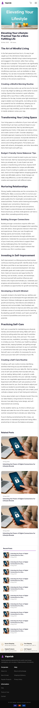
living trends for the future (22, 399)
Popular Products (6, 679)
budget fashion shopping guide (24, 172)
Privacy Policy (18, 679)
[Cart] (31, 3)
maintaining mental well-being (22, 419)
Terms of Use (5, 692)
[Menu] (36, 3)
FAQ (2, 688)
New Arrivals (5, 675)
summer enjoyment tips (9, 413)
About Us (4, 671)
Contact (3, 696)
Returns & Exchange (20, 671)
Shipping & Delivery (20, 675)
